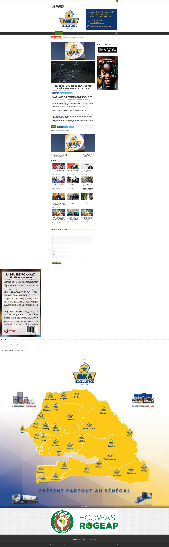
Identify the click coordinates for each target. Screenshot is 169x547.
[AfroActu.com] (58, 6)
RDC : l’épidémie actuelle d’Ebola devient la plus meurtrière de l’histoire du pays (59, 219)
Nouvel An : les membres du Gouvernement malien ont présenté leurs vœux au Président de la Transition (86, 155)
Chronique (94, 33)
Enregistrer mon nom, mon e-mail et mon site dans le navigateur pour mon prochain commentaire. (70, 259)
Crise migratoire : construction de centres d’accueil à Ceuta (73, 186)
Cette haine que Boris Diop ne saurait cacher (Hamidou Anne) (87, 202)
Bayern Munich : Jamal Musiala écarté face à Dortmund (59, 172)
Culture (85, 33)
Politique (77, 33)
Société (89, 33)
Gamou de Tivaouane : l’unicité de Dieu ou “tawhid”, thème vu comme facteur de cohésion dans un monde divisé (59, 203)
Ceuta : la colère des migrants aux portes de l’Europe (73, 202)
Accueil (53, 33)
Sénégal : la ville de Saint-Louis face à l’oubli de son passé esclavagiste (74, 37)
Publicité (94, 539)
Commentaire (55, 233)
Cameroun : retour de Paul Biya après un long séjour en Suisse (73, 172)
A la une (56, 33)
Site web (54, 254)
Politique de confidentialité (87, 539)
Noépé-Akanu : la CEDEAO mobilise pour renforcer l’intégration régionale (73, 218)
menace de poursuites (64, 130)
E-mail (53, 250)
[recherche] (117, 1)
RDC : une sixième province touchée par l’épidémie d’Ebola (87, 218)
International (66, 33)
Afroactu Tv (99, 33)
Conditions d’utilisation (77, 539)
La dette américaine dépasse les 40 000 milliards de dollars (87, 172)
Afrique (61, 33)
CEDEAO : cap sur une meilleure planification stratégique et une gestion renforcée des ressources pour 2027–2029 (87, 187)
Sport (81, 33)
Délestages (56, 130)
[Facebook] (117, 545)
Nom (53, 245)
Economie (72, 33)
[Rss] (116, 545)
